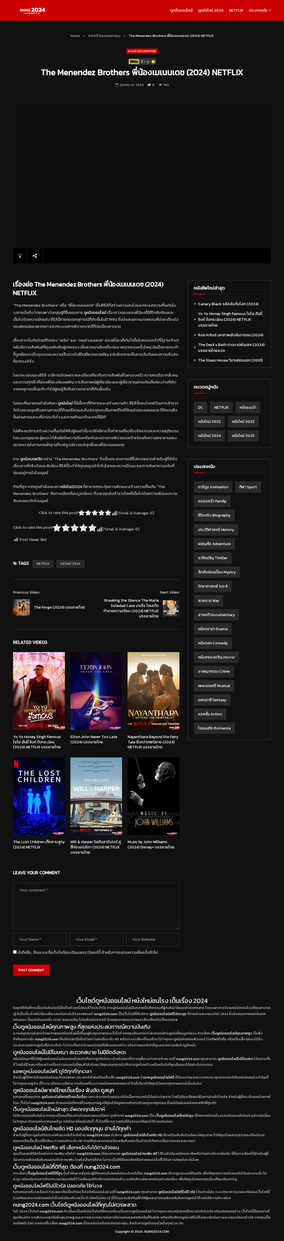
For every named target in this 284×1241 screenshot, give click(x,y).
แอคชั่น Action (210, 714)
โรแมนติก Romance (214, 728)
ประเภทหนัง (258, 10)
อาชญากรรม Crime (214, 671)
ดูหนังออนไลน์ (181, 10)
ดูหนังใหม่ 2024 (210, 10)
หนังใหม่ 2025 (243, 436)
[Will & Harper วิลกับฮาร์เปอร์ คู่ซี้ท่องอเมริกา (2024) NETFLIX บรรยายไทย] (96, 796)
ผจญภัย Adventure (214, 544)
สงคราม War (208, 601)
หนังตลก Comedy (213, 643)
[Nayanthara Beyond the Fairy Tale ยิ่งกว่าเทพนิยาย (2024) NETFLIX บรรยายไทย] (153, 691)
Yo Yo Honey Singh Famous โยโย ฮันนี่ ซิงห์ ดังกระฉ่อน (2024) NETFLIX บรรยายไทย (37, 742)
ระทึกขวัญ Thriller (212, 558)
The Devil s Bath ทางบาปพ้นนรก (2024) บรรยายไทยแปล (231, 348)
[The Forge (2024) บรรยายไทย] (21, 607)
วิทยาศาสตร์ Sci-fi (213, 586)
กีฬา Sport (248, 487)
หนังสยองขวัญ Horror (216, 657)
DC (200, 407)
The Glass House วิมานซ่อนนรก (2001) (230, 360)
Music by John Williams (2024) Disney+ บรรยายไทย (151, 844)
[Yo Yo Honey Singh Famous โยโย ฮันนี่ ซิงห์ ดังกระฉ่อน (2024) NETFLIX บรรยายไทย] (39, 691)
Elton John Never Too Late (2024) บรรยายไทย (93, 739)
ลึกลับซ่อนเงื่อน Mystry (217, 572)
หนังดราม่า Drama (212, 629)
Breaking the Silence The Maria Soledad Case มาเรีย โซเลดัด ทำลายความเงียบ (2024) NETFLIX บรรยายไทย (131, 608)
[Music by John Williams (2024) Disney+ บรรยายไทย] (153, 796)
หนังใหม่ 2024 (70, 563)
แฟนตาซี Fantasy (212, 700)
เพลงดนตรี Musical (214, 686)
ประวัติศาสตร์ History (216, 530)
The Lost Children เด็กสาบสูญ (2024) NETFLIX (38, 844)
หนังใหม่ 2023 (243, 421)
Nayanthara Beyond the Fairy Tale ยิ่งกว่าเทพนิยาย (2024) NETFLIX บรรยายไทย (153, 742)
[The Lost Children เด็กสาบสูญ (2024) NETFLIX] (39, 796)
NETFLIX (236, 10)
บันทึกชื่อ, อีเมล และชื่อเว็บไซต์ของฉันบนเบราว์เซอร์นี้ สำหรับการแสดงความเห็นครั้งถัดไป (87, 952)
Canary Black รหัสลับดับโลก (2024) (228, 304)
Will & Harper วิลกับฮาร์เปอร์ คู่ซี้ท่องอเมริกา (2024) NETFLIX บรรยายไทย (95, 847)
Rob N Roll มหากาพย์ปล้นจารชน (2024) (230, 335)
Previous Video (26, 592)
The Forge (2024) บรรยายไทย (59, 607)
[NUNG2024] (32, 10)
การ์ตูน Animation (213, 487)
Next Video (169, 592)
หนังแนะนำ (248, 407)
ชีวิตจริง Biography (214, 515)
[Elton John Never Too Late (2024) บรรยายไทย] (96, 691)
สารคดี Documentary (104, 35)
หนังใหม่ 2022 (209, 421)
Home (75, 35)
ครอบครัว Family (212, 501)
